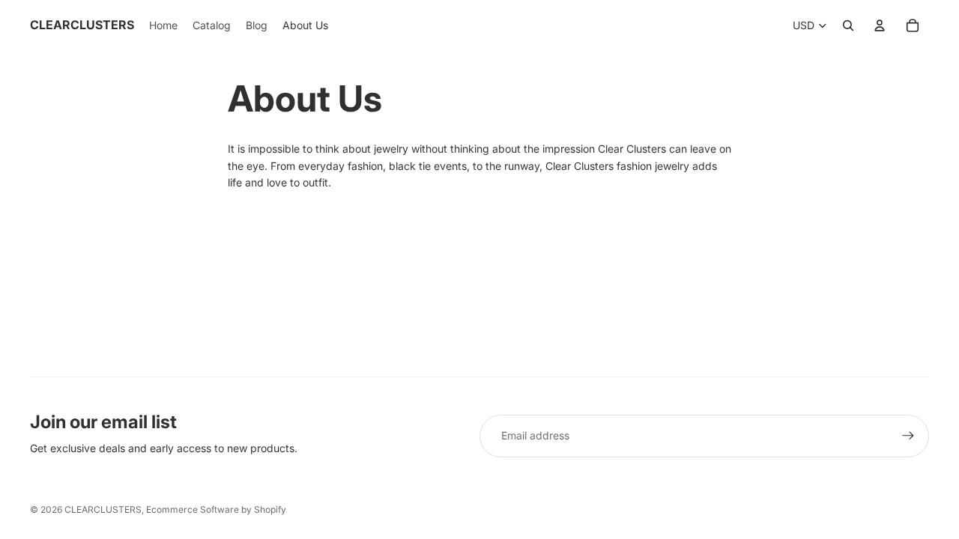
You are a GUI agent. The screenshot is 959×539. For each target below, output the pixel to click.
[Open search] (848, 25)
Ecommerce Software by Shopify (216, 509)
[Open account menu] (879, 25)
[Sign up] (908, 435)
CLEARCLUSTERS (103, 509)
